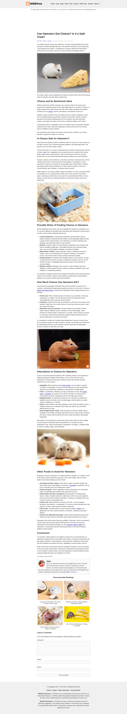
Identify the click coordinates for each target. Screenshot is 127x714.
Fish (71, 4)
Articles (90, 4)
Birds (66, 4)
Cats (57, 4)
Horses (75, 4)
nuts (44, 152)
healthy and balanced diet (45, 290)
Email (39, 667)
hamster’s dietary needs (74, 524)
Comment (40, 640)
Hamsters (49, 41)
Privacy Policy (75, 690)
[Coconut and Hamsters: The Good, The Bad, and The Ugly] (50, 599)
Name (39, 659)
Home (53, 4)
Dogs (62, 4)
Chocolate (73, 485)
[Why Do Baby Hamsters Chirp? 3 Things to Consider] (50, 624)
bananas (48, 394)
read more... (74, 572)
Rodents (44, 41)
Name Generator (63, 690)
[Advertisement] (63, 22)
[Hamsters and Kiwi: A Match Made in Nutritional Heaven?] (76, 599)
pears (41, 394)
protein (50, 111)
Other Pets (83, 4)
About (96, 4)
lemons (79, 508)
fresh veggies (66, 385)
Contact (54, 690)
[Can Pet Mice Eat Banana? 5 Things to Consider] (76, 621)
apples (85, 391)
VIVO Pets (39, 41)
